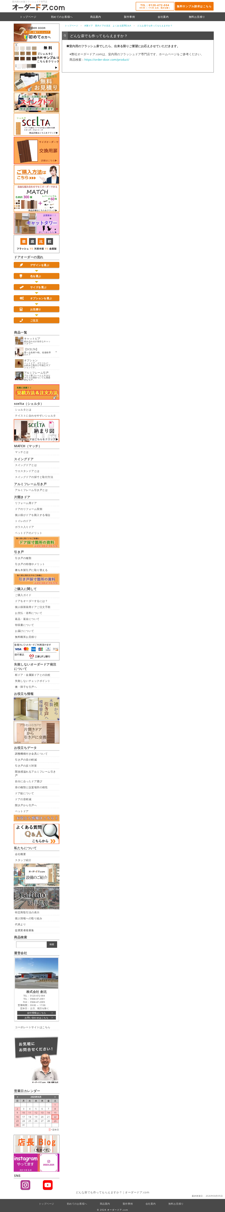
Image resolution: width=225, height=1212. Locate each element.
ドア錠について (24, 793)
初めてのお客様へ (62, 16)
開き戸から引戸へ (26, 805)
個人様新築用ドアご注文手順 (32, 607)
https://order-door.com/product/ (106, 60)
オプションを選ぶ (41, 298)
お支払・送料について (28, 613)
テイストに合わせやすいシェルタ (35, 415)
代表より (20, 924)
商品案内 (95, 16)
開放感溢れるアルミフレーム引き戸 (35, 773)
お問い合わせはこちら (36, 1017)
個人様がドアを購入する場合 (32, 515)
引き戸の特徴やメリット (30, 564)
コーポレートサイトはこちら (32, 1027)
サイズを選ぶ (38, 287)
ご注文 (34, 320)
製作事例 (129, 16)
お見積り (35, 309)
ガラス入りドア (24, 527)
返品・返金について (27, 619)
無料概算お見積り (26, 637)
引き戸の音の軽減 (26, 759)
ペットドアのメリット (28, 533)
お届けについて (24, 631)
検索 (52, 944)
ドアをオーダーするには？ (31, 601)
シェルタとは (23, 409)
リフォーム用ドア (26, 503)
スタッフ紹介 (23, 860)
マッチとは (22, 452)
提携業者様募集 (24, 930)
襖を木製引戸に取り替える (31, 570)
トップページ (28, 16)
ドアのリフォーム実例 (28, 509)
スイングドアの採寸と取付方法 (34, 477)
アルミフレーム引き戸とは (31, 490)
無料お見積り (197, 16)
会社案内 (163, 16)
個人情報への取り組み (28, 918)
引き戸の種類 (23, 558)
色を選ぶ (35, 276)
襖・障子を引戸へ (26, 687)
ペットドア (22, 811)
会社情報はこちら (36, 1012)
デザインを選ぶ (39, 265)
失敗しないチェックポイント (32, 681)
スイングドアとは (26, 465)
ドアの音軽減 (23, 799)
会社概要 (20, 854)
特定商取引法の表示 (27, 912)
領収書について (24, 625)
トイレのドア (23, 521)
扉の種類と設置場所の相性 (31, 787)
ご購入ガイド (23, 595)
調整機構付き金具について (31, 753)
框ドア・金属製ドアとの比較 (32, 675)
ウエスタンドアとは (27, 471)
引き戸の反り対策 (26, 765)
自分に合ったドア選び (28, 781)
